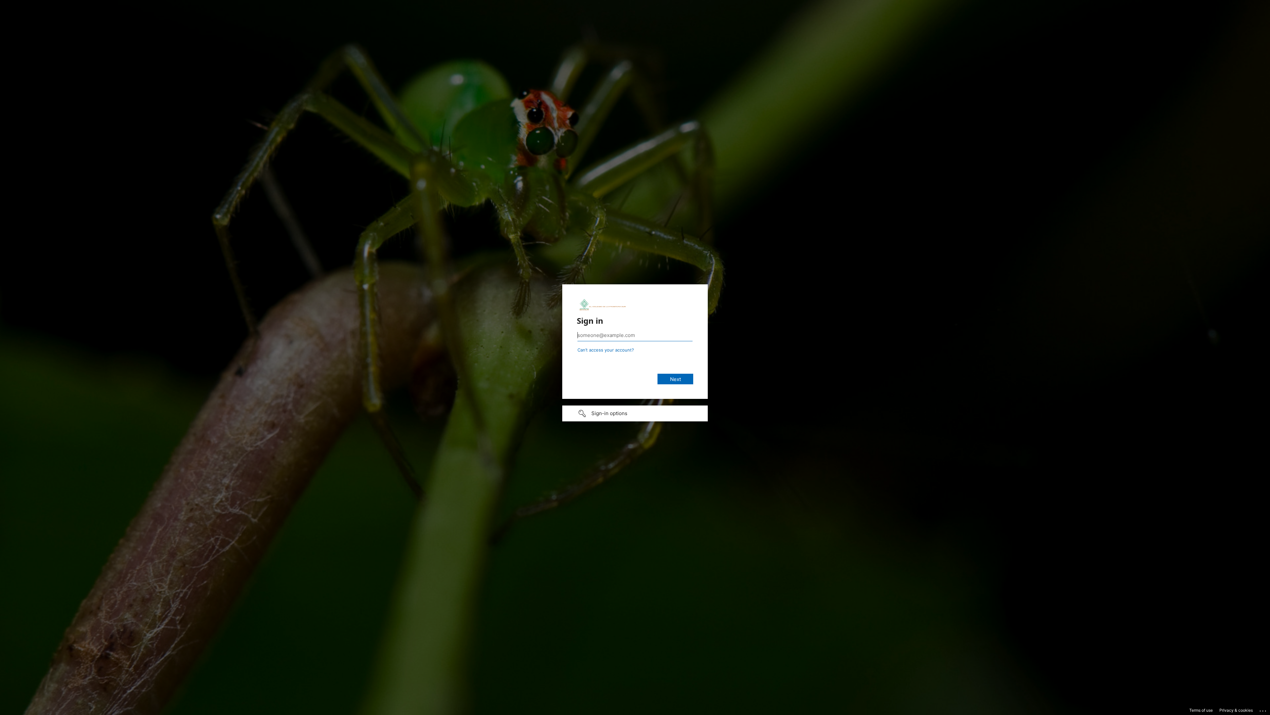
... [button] (1263, 709)
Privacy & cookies (1236, 710)
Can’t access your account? (605, 350)
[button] (635, 413)
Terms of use (1201, 710)
